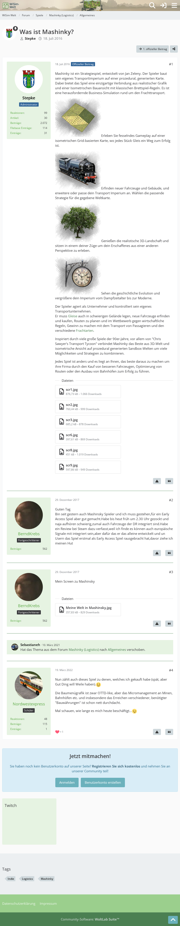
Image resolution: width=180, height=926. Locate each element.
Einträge (15, 133)
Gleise (72, 316)
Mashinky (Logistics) (84, 649)
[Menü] (174, 5)
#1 (171, 64)
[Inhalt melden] (157, 481)
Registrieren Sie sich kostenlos (116, 766)
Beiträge (15, 123)
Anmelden (67, 782)
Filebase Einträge (20, 128)
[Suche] (152, 5)
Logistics (27, 879)
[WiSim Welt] (10, 5)
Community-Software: (90, 919)
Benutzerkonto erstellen (103, 782)
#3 (171, 572)
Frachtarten (84, 330)
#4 (171, 670)
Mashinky (47, 879)
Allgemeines (117, 649)
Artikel (14, 118)
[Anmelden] (163, 5)
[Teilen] (174, 49)
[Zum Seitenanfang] (173, 920)
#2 (171, 500)
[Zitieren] (169, 481)
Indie (11, 879)
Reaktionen (17, 113)
